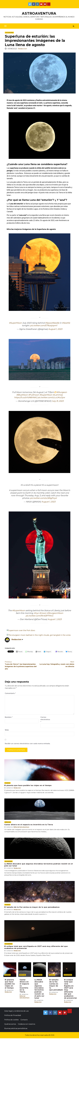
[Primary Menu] (5, 26)
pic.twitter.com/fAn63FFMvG (39, 615)
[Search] (73, 26)
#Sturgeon (61, 392)
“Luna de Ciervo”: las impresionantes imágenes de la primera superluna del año (21, 665)
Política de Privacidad (12, 1015)
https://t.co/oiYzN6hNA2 (25, 397)
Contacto (24, 1020)
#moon (43, 613)
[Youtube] (41, 4)
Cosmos (7, 783)
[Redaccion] (7, 640)
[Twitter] (30, 4)
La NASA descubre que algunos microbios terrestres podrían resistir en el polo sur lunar (39, 989)
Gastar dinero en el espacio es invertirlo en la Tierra (28, 825)
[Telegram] (45, 4)
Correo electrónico (45, 719)
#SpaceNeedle (52, 323)
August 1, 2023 (55, 329)
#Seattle (66, 323)
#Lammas (58, 395)
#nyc (36, 613)
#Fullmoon (33, 395)
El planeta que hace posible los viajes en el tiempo (28, 785)
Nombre (9, 717)
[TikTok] (48, 4)
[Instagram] (37, 4)
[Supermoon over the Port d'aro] (21, 630)
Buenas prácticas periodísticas (15, 1028)
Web (7, 730)
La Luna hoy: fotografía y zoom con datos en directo (57, 664)
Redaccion (22, 49)
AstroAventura (39, 13)
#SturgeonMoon (55, 613)
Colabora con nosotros (26, 1024)
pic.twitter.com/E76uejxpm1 (43, 325)
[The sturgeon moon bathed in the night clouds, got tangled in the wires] (39, 635)
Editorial (8, 822)
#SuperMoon (15, 323)
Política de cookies (11, 1020)
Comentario (10, 693)
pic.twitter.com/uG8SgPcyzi (43, 498)
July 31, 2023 (57, 401)
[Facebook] (33, 4)
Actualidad (8, 861)
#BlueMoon (22, 395)
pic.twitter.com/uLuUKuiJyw (51, 397)
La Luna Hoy (9, 32)
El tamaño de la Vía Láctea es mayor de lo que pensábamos (32, 907)
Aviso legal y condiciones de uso (16, 1011)
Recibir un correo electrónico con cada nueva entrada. (27, 743)
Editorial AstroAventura (21, 827)
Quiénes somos (10, 1024)
